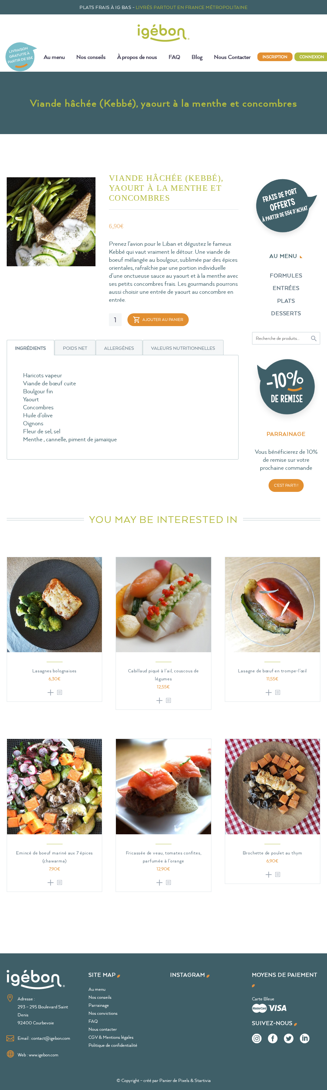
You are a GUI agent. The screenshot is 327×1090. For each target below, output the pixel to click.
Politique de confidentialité (112, 1045)
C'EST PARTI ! (286, 485)
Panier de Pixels (174, 1080)
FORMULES (286, 275)
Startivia (202, 1080)
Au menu (54, 56)
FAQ (174, 56)
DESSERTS (286, 313)
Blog (197, 56)
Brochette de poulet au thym (273, 853)
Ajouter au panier (162, 319)
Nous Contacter (232, 56)
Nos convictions (103, 1013)
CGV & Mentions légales (110, 1037)
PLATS (286, 300)
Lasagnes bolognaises (54, 671)
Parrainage (98, 1005)
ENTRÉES (286, 288)
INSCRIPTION (274, 57)
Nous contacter (102, 1029)
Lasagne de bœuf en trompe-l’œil (272, 671)
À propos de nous (137, 56)
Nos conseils (91, 56)
